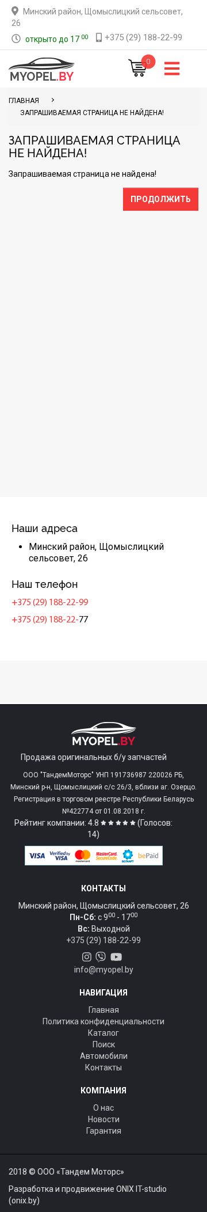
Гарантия (103, 1130)
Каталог (103, 1033)
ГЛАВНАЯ (24, 101)
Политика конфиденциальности (103, 1021)
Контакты (103, 1067)
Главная (104, 1010)
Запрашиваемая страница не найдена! (92, 113)
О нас (103, 1107)
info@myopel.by (103, 969)
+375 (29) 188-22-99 (50, 602)
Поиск (104, 1044)
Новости (104, 1119)
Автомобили (104, 1056)
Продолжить (161, 199)
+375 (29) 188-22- (45, 620)
